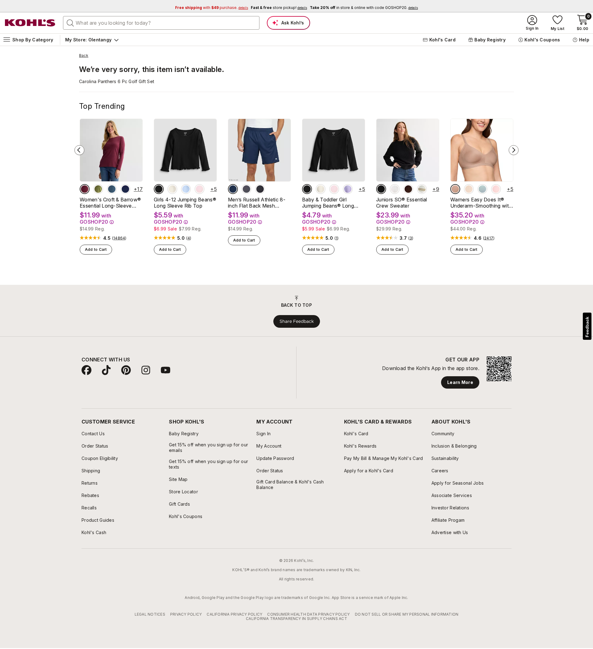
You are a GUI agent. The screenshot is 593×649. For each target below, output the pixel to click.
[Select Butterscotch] (469, 189)
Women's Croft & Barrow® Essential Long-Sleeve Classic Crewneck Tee (110, 202)
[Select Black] (260, 189)
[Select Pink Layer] (199, 189)
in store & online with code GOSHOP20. (364, 7)
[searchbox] (161, 23)
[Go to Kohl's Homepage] (30, 23)
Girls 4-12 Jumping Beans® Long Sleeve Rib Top (185, 202)
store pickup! (279, 7)
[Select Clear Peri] (186, 189)
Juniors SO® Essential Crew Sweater (401, 202)
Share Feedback (297, 321)
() (119, 238)
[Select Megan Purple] (348, 189)
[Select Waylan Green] (98, 189)
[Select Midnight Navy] (233, 189)
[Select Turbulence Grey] (246, 189)
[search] (70, 22)
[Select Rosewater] (496, 189)
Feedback (587, 327)
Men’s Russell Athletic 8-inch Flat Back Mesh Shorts (256, 202)
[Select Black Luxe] (159, 189)
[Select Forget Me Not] (482, 189)
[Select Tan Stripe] (422, 189)
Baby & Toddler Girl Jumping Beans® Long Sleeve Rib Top (328, 202)
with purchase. (211, 7)
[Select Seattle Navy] (125, 189)
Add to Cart (96, 249)
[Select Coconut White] (395, 189)
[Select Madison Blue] (112, 189)
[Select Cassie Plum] (408, 189)
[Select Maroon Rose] (85, 189)
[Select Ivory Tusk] (172, 189)
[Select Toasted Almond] (455, 189)
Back (83, 55)
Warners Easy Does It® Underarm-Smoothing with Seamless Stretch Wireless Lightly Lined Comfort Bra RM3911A (481, 202)
